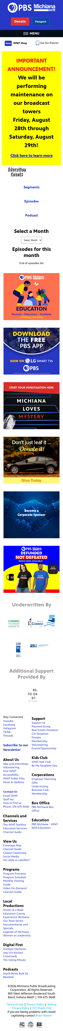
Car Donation (40, 733)
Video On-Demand (14, 888)
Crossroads (10, 956)
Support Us (38, 722)
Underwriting (40, 786)
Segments (32, 187)
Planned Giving (41, 726)
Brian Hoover (44, 1015)
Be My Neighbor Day (44, 765)
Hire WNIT (9, 771)
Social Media (11, 856)
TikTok (7, 732)
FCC (21, 1024)
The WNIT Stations (14, 824)
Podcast (31, 215)
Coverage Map (12, 845)
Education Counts (31, 172)
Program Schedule (14, 877)
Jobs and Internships (15, 763)
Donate (36, 737)
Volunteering (11, 767)
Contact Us (10, 791)
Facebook (9, 724)
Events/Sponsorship (44, 748)
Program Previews (14, 873)
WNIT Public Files (14, 778)
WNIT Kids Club (41, 762)
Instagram (9, 728)
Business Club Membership (40, 791)
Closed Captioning (39, 1024)
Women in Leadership (16, 935)
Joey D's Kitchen (13, 952)
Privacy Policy (35, 1004)
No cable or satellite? (16, 860)
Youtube (8, 721)
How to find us (12, 803)
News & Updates (13, 782)
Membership (39, 741)
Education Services (15, 828)
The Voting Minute (14, 960)
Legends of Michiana (16, 932)
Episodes (31, 201)
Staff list (8, 799)
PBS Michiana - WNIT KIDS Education (45, 826)
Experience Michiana (16, 917)
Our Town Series (13, 920)
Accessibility (11, 774)
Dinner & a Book (13, 910)
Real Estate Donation (45, 730)
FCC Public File (41, 1008)
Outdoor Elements (14, 949)
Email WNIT (10, 795)
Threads (8, 735)
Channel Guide (12, 832)
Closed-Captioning (14, 852)
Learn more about (40, 21)
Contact (30, 1024)
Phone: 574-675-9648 (16, 806)
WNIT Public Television (31, 15)
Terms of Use (15, 1004)
